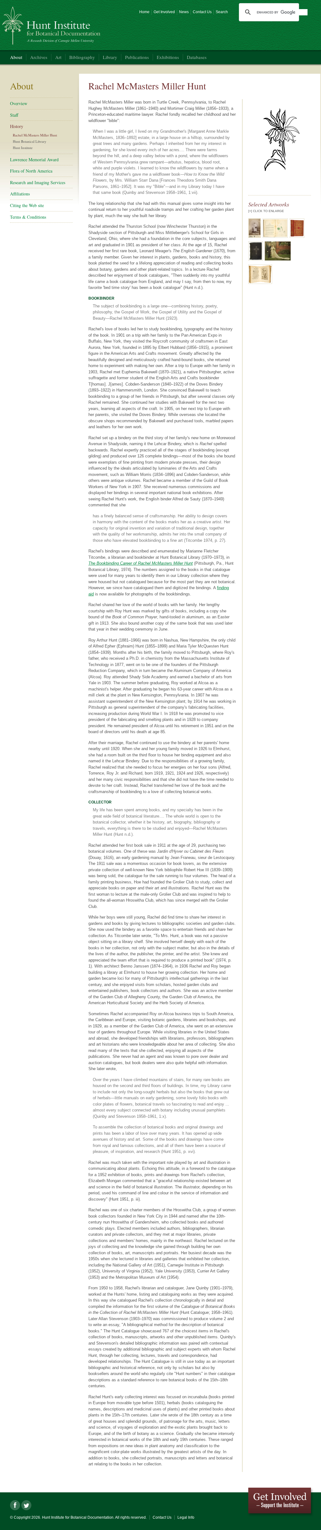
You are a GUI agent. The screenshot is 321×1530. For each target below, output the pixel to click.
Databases (197, 57)
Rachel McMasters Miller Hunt (35, 135)
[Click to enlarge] (254, 236)
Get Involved (164, 12)
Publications (137, 57)
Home (144, 12)
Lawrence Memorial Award (34, 160)
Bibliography (82, 57)
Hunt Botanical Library (29, 141)
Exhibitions (168, 57)
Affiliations (20, 194)
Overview (18, 103)
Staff (14, 115)
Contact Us (202, 12)
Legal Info (185, 1517)
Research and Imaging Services (37, 182)
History (16, 126)
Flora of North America (31, 171)
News (184, 12)
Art (58, 57)
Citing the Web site (27, 205)
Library (110, 57)
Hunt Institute (23, 147)
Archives (38, 57)
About (16, 57)
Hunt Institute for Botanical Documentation (52, 23)
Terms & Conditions (28, 217)
